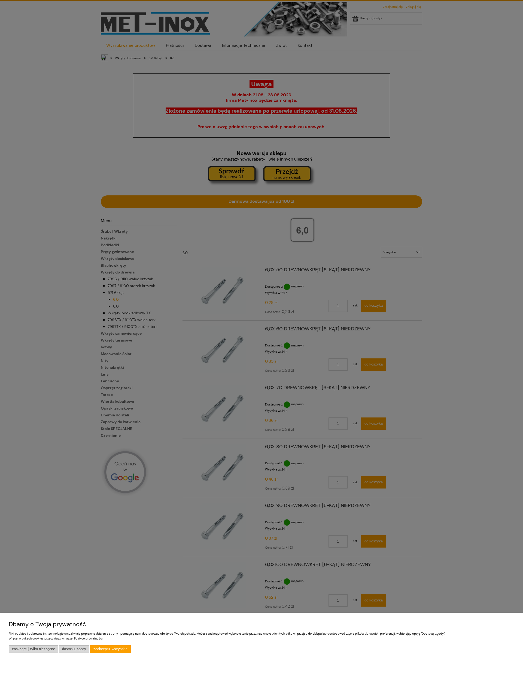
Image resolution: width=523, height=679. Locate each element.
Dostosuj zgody (74, 649)
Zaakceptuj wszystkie (110, 649)
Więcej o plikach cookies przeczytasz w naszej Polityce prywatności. (56, 638)
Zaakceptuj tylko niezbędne (33, 649)
